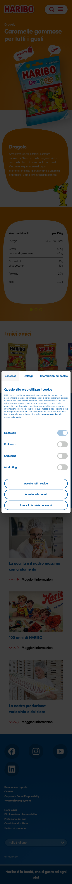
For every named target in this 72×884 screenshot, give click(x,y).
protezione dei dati (49, 414)
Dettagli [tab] (28, 376)
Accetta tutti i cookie (36, 483)
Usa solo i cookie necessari (36, 505)
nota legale (16, 417)
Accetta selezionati (36, 494)
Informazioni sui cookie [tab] (54, 376)
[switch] (62, 444)
